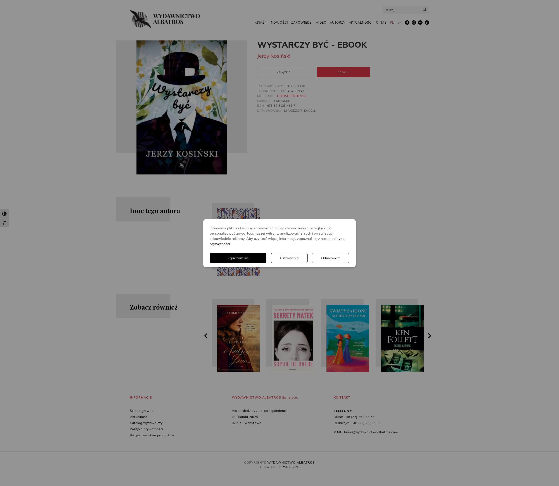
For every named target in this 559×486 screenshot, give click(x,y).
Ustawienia (289, 258)
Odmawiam (330, 258)
